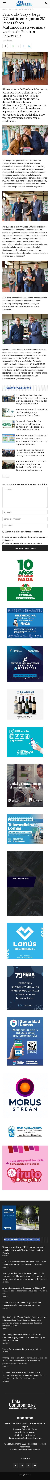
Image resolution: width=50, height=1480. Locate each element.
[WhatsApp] (12, 46)
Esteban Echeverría (26, 9)
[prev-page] (3, 476)
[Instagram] (21, 1465)
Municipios (13, 9)
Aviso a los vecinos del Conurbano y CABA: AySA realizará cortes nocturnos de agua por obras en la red (24, 1291)
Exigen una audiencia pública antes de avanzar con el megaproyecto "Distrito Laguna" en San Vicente (23, 1250)
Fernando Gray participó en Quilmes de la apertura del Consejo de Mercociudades (30, 453)
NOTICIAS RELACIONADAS (17, 388)
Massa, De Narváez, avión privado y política (21, 1349)
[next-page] (7, 476)
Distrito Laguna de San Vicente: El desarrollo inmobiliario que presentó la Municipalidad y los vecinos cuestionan (23, 1337)
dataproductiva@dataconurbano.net (25, 1438)
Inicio (4, 9)
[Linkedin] (29, 46)
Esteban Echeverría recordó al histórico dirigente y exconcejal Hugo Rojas (31, 412)
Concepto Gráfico (25, 1475)
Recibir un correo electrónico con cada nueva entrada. (23, 543)
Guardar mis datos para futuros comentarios (23, 532)
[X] (18, 46)
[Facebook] (23, 46)
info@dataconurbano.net (25, 1435)
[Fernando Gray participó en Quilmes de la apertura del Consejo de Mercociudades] (8, 453)
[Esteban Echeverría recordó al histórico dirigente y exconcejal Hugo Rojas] (8, 412)
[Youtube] (34, 1465)
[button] (4, 3)
